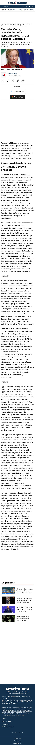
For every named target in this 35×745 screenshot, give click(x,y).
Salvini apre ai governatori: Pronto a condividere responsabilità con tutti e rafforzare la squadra (24, 591)
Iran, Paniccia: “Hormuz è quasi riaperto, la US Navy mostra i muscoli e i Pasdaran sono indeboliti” (24, 609)
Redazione (5, 724)
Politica (8, 24)
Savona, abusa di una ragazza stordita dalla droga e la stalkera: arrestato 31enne (23, 619)
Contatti (4, 718)
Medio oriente (12, 9)
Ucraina (32, 9)
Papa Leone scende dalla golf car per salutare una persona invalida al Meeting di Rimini (24, 600)
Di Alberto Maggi (12, 73)
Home (3, 24)
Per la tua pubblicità (7, 727)
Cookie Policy (17, 741)
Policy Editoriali (6, 721)
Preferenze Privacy (17, 743)
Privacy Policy (17, 738)
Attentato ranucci (23, 9)
